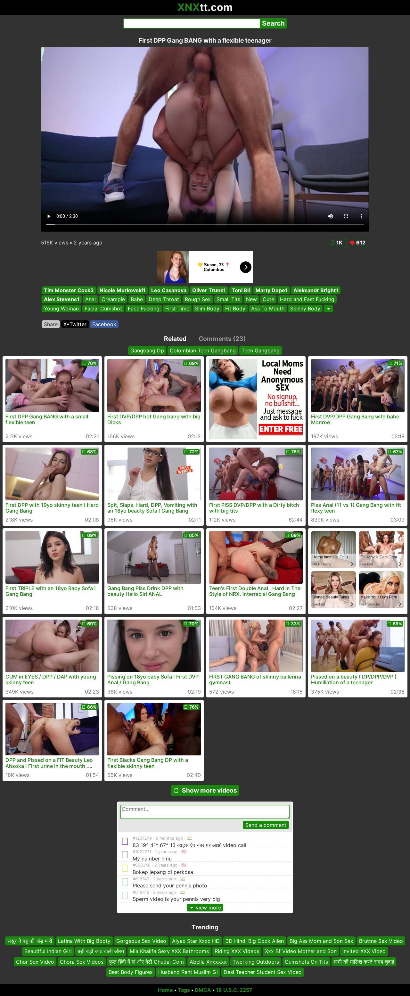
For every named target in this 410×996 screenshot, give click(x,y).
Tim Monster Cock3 (69, 290)
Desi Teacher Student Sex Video (263, 972)
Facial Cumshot (103, 308)
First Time (177, 308)
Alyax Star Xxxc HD (196, 941)
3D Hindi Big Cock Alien (255, 941)
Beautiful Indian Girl (48, 951)
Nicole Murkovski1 (122, 290)
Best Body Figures (130, 972)
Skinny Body (305, 308)
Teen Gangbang (261, 350)
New (251, 299)
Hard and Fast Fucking (307, 299)
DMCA (203, 990)
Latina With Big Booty (84, 941)
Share (51, 324)
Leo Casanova (168, 290)
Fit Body (235, 308)
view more (208, 907)
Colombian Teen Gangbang (203, 350)
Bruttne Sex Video (381, 941)
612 (360, 242)
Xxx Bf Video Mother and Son (301, 951)
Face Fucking (144, 308)
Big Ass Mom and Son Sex (321, 941)
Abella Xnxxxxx (208, 962)
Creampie (113, 299)
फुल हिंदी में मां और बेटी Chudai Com (146, 962)
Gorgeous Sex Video (141, 941)
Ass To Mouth (267, 308)
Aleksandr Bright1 (315, 290)
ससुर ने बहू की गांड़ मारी (29, 941)
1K (339, 242)
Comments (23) (222, 338)
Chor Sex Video (35, 962)
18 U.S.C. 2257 (234, 990)
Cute (268, 299)
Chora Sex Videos (81, 962)
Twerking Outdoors (256, 962)
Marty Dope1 (272, 290)
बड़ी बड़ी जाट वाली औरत (101, 951)
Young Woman (61, 308)
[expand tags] (328, 308)
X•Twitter (74, 324)
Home (165, 990)
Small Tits (228, 299)
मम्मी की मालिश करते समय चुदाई (364, 962)
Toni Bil (241, 290)
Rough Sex (198, 299)
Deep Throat (164, 299)
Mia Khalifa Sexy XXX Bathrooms (169, 951)
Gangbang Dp (147, 350)
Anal (90, 299)
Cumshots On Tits (306, 962)
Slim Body (207, 308)
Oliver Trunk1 (209, 290)
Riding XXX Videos (237, 951)
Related (175, 338)
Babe (137, 299)
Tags (184, 990)
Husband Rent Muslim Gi (188, 972)
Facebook (104, 324)
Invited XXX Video (364, 951)
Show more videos (209, 790)
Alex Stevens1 (61, 299)
